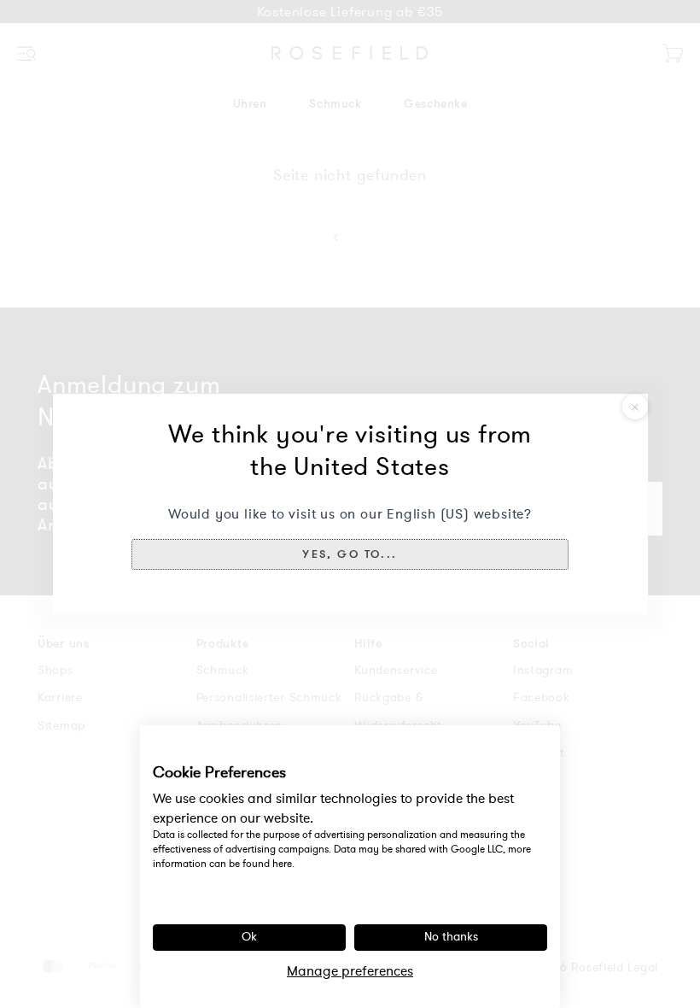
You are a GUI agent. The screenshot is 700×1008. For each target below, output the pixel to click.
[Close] (635, 406)
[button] (350, 554)
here (282, 863)
